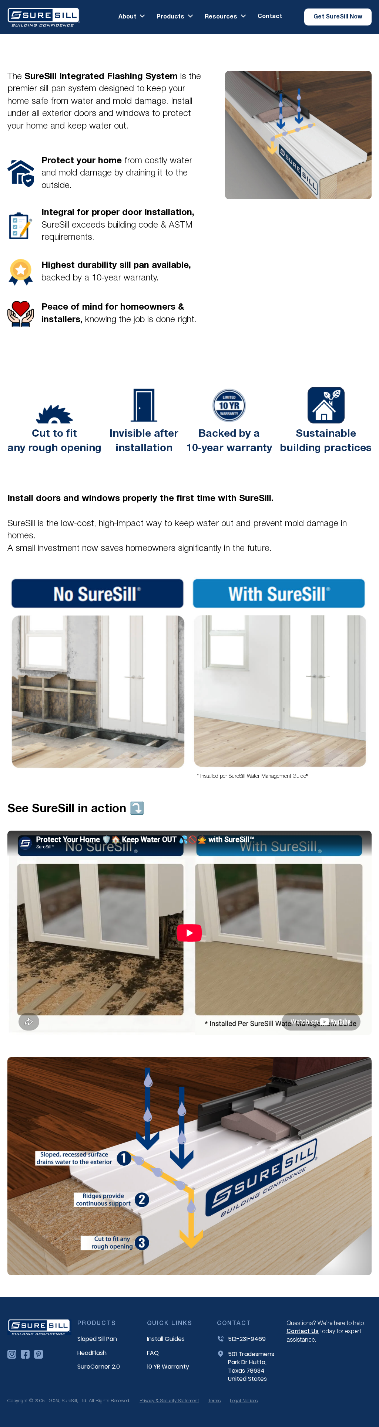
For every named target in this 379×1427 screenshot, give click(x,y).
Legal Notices (244, 1401)
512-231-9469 (247, 1339)
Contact (270, 16)
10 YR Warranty (168, 1367)
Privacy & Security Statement (169, 1401)
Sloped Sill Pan (97, 1339)
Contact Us (302, 1331)
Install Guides (166, 1339)
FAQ (153, 1353)
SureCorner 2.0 (98, 1367)
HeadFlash (92, 1353)
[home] (43, 17)
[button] (131, 17)
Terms (214, 1401)
